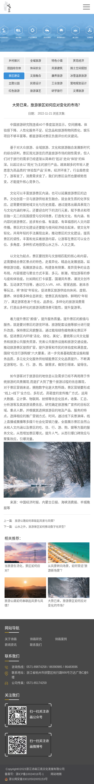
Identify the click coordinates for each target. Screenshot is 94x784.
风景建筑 (57, 68)
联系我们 (36, 644)
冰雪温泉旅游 (78, 75)
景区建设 (14, 75)
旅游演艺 (35, 91)
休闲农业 (35, 68)
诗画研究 (36, 639)
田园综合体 (14, 68)
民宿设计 (35, 83)
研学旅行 (57, 91)
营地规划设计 (78, 83)
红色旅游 (14, 91)
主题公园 (14, 83)
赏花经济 (78, 60)
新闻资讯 (11, 644)
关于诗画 (11, 639)
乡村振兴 (14, 60)
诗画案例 (61, 639)
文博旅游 (78, 91)
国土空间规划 (78, 68)
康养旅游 (57, 75)
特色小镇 (57, 60)
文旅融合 (35, 75)
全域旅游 (35, 60)
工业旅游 (57, 83)
